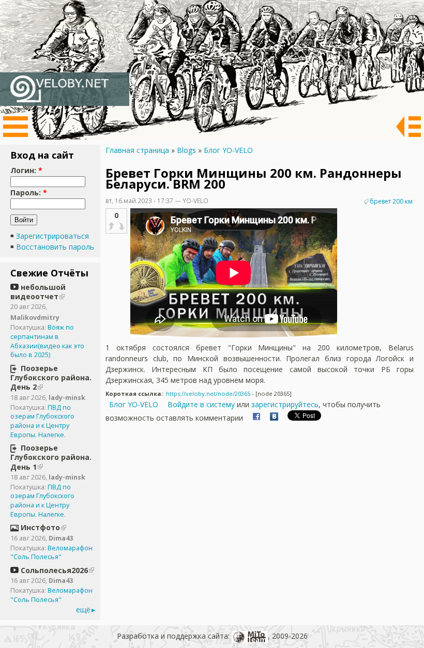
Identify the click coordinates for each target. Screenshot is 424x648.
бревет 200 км (391, 201)
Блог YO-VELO (228, 150)
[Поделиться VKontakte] (274, 418)
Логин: (26, 170)
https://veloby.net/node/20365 (208, 393)
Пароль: (28, 192)
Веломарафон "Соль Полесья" (51, 553)
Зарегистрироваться (52, 236)
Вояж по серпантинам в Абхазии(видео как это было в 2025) (47, 341)
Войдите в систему (201, 404)
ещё (83, 609)
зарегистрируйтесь (285, 404)
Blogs (186, 150)
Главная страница (137, 150)
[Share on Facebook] (256, 418)
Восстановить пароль (55, 247)
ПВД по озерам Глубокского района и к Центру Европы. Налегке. (42, 421)
